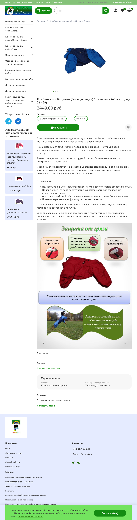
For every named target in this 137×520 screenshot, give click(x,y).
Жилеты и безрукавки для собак (18, 71)
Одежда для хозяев (15, 21)
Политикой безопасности (30, 516)
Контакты (9, 491)
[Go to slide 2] (55, 91)
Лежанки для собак (15, 85)
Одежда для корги (14, 55)
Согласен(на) (110, 513)
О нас (8, 2)
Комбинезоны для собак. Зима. (14, 47)
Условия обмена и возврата (17, 486)
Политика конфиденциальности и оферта (23, 477)
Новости (39, 2)
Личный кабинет (53, 2)
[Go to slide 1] (53, 91)
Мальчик (80, 118)
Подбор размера (12, 466)
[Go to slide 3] (57, 91)
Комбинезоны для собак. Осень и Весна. (70, 21)
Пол (76, 114)
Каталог (46, 10)
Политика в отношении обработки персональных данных (30, 504)
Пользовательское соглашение (19, 482)
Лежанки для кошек (15, 91)
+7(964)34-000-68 (122, 2)
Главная (41, 21)
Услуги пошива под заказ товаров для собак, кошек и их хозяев (14, 101)
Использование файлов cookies (19, 500)
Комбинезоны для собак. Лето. (14, 29)
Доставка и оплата (22, 2)
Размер (41, 114)
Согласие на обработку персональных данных (25, 495)
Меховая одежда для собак (19, 79)
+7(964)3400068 (80, 448)
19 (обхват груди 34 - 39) (51, 118)
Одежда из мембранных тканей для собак (17, 62)
